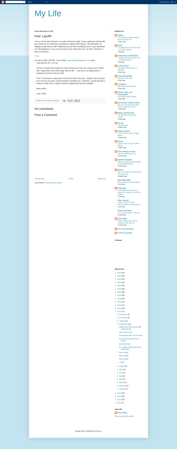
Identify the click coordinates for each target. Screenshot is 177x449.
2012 (119, 396)
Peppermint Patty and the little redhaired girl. (130, 328)
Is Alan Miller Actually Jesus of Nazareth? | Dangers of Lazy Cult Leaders (129, 192)
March (121, 382)
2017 (119, 302)
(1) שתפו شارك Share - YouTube (128, 213)
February (122, 386)
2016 (119, 305)
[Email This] (68, 100)
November (123, 318)
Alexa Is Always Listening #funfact (129, 182)
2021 (119, 289)
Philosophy (122, 188)
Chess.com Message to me (127, 153)
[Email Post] (64, 100)
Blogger (98, 431)
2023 (119, 282)
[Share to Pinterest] (78, 100)
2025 (119, 276)
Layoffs (121, 362)
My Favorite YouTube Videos (129, 103)
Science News (123, 66)
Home (71, 179)
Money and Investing (126, 113)
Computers (122, 84)
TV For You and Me (125, 233)
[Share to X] (73, 100)
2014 (119, 312)
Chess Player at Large (126, 152)
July (121, 370)
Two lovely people (125, 332)
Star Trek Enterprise (126, 229)
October (122, 321)
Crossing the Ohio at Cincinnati (130, 335)
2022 (119, 286)
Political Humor (124, 131)
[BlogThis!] (71, 100)
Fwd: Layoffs (123, 352)
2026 (119, 273)
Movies (120, 170)
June (121, 373)
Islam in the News (125, 211)
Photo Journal (123, 200)
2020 (119, 292)
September (123, 324)
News (120, 45)
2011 (119, 399)
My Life (48, 13)
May (121, 376)
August (122, 366)
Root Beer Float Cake (125, 78)
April (121, 379)
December (123, 314)
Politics (120, 35)
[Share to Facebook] (76, 100)
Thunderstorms (123, 125)
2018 (119, 299)
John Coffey (122, 413)
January (122, 389)
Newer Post (39, 179)
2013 (119, 393)
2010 (119, 403)
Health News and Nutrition (128, 56)
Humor (120, 141)
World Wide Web (124, 180)
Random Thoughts (125, 160)
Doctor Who (122, 219)
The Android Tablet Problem (127, 86)
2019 (119, 295)
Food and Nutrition (125, 76)
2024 (119, 279)
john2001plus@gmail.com (78, 60)
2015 (119, 308)
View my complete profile (124, 416)
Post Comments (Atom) (53, 183)
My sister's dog (124, 344)
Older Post (102, 179)
